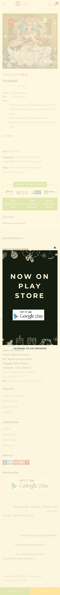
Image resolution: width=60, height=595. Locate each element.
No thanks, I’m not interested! (30, 348)
